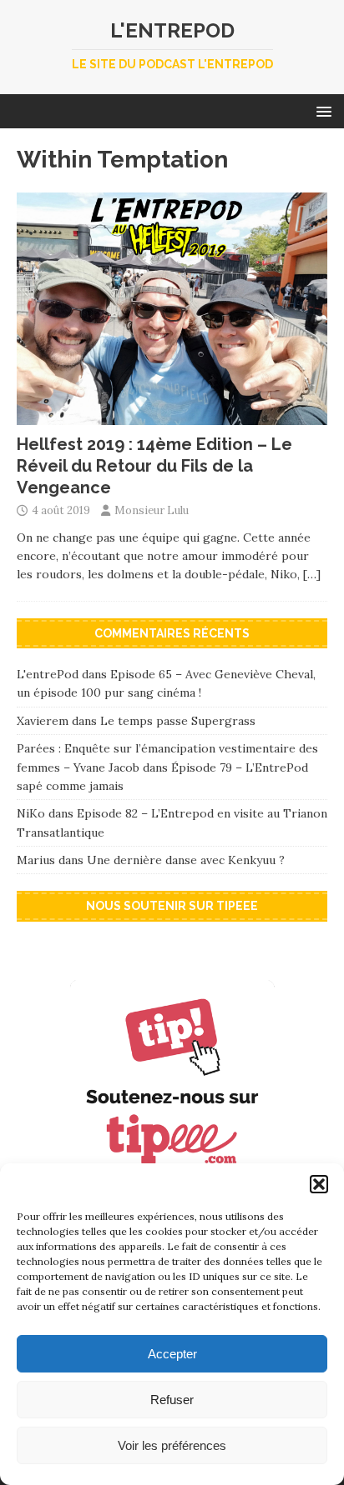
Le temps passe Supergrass (177, 720)
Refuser (172, 1399)
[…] (312, 574)
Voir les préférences (172, 1445)
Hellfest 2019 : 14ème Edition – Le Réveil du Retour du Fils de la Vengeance (154, 466)
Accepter (172, 1354)
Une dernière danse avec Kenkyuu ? (186, 860)
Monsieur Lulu (151, 510)
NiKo (31, 813)
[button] (319, 1184)
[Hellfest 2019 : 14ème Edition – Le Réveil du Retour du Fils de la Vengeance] (172, 415)
